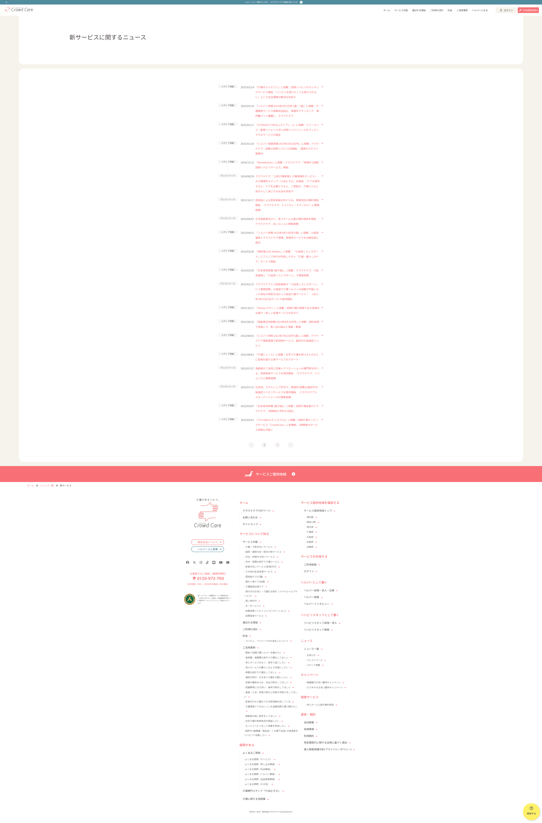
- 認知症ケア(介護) (253, 576)
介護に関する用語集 (254, 799)
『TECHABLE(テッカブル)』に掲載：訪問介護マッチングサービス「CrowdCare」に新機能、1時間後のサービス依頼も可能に (286, 424)
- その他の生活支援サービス (258, 571)
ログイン (508, 10)
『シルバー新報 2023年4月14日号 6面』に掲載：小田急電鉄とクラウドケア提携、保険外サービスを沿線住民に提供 (287, 237)
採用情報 (309, 729)
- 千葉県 (309, 532)
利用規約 (309, 736)
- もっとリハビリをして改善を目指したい (265, 725)
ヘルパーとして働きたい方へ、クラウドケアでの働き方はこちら (271, 2)
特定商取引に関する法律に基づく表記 (325, 742)
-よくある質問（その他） (257, 784)
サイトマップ (250, 524)
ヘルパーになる (480, 10)
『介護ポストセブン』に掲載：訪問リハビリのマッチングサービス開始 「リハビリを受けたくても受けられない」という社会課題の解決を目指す (287, 92)
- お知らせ (310, 655)
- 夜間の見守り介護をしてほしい (260, 672)
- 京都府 (309, 542)
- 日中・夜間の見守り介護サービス (261, 561)
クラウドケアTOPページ (257, 510)
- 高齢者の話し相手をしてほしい (260, 716)
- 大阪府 (309, 537)
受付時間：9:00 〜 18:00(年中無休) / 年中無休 (208, 584)
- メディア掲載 (312, 665)
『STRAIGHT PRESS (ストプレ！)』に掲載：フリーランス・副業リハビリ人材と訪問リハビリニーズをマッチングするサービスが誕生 (287, 129)
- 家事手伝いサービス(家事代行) (260, 566)
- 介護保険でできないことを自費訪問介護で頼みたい (270, 706)
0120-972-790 (210, 578)
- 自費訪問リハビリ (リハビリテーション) (265, 610)
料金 (450, 10)
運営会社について (208, 542)
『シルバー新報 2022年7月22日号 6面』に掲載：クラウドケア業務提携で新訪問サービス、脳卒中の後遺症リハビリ (287, 340)
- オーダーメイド (252, 605)
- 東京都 (309, 517)
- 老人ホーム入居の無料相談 (319, 704)
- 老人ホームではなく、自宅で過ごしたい (265, 662)
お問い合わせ (250, 517)
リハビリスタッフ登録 (316, 629)
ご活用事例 (462, 10)
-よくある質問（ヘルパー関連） (260, 774)
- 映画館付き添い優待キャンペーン (322, 682)
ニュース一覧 (47, 485)
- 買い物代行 (250, 600)
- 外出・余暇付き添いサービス (259, 556)
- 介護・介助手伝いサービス (258, 546)
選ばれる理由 (419, 10)
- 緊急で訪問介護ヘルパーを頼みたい (263, 652)
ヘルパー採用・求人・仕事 (319, 590)
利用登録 (530, 10)
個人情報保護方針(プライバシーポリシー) (328, 749)
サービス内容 (401, 10)
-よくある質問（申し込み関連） (260, 764)
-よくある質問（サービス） (258, 759)
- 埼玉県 (309, 527)
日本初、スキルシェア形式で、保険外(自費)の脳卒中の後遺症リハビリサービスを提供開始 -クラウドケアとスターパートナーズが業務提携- (286, 392)
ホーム (386, 10)
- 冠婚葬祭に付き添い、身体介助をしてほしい (267, 687)
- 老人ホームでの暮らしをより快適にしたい (266, 667)
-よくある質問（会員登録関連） (260, 779)
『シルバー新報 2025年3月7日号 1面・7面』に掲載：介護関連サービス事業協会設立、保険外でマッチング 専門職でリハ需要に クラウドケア (287, 111)
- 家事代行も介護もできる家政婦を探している (267, 701)
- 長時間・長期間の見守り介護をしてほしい (266, 657)
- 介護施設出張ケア (254, 586)
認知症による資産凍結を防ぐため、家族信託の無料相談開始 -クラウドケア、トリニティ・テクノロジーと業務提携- (287, 205)
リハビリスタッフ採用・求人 (320, 623)
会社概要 (309, 722)
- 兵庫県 (309, 546)
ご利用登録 (310, 564)
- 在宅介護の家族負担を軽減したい (261, 721)
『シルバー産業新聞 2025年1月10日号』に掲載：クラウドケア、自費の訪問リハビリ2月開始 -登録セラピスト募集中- (287, 148)
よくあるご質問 (251, 753)
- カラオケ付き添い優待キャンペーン (324, 687)
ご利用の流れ (436, 10)
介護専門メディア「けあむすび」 (262, 791)
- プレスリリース (313, 660)
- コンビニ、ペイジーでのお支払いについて (266, 640)
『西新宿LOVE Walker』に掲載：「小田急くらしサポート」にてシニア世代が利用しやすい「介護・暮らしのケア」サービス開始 (287, 256)
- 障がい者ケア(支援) (254, 581)
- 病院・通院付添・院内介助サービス (263, 551)
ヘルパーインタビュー (316, 603)
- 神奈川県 (310, 522)
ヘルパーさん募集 (207, 549)
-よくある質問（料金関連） (258, 769)
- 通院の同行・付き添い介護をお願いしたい (266, 677)
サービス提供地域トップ (318, 510)
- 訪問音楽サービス (254, 615)
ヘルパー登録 (311, 597)
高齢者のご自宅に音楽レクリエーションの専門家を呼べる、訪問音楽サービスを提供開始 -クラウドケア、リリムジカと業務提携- (287, 373)
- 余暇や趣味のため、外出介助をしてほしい (266, 682)
